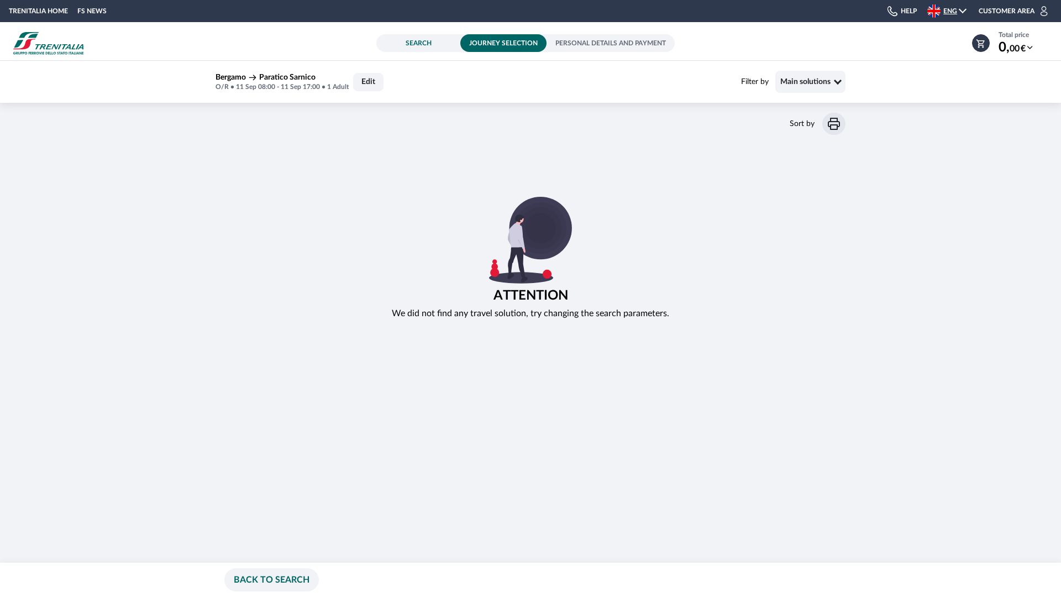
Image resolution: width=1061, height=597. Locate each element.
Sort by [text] (802, 124)
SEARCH (419, 43)
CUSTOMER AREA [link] (1006, 11)
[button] (953, 11)
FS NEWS (92, 11)
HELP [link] (909, 11)
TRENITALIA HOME (38, 11)
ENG (950, 11)
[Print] (833, 124)
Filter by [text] (755, 82)
